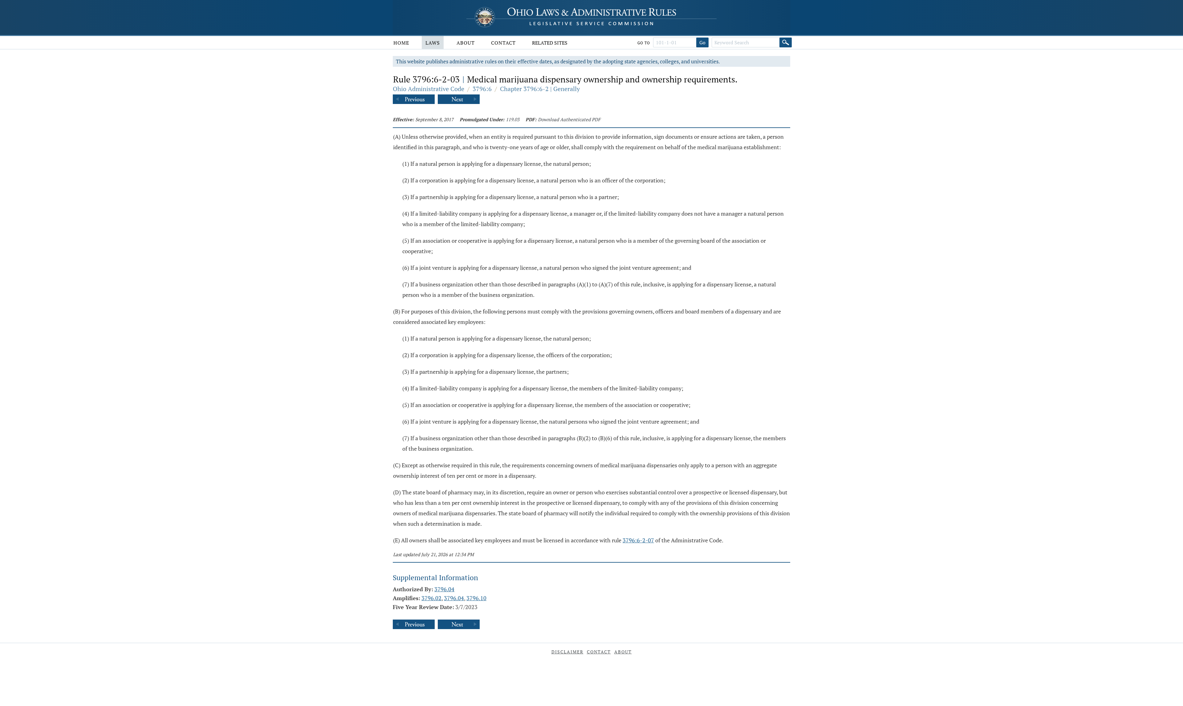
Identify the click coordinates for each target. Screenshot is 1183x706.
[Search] (785, 42)
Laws (432, 42)
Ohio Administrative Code (428, 89)
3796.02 (431, 598)
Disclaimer (567, 652)
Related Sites (549, 42)
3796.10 (476, 598)
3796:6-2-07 (638, 540)
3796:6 (482, 89)
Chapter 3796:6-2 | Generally (540, 89)
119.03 (512, 119)
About (466, 42)
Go (702, 42)
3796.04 (444, 589)
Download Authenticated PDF (569, 119)
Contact (503, 42)
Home (401, 42)
